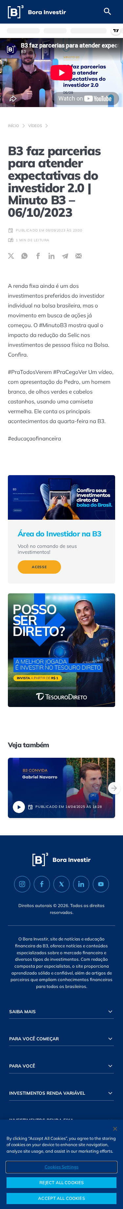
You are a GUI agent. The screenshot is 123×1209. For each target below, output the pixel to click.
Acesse (39, 567)
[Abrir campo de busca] (108, 12)
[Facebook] (42, 884)
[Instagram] (22, 884)
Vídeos (35, 125)
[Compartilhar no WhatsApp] (24, 256)
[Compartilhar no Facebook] (38, 256)
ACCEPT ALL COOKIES (61, 1198)
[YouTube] (101, 884)
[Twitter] (61, 884)
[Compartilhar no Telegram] (65, 256)
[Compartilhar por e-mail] (78, 256)
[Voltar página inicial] (37, 12)
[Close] (115, 1129)
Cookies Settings (61, 1166)
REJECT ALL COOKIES (61, 1182)
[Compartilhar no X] (11, 256)
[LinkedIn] (81, 884)
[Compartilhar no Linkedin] (52, 256)
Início (13, 125)
